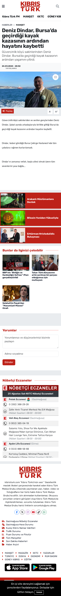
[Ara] (57, 6)
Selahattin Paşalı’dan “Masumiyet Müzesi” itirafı (13, 305)
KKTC (40, 16)
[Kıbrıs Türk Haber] (30, 6)
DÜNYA (22, 556)
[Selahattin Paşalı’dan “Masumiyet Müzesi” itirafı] (16, 293)
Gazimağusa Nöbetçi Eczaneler (22, 521)
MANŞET (28, 16)
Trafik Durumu (13, 531)
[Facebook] (16, 512)
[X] (22, 512)
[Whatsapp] (44, 512)
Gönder (9, 362)
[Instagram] (27, 512)
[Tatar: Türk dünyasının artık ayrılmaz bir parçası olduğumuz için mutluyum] (45, 262)
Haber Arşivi (12, 544)
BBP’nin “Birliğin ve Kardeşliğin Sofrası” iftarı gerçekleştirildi (16, 275)
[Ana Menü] (3, 6)
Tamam (39, 592)
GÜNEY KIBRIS (12, 559)
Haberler (7, 25)
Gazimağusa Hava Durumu (19, 524)
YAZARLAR (48, 553)
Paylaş (9, 111)
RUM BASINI (51, 556)
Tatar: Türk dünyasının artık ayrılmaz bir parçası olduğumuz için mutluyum (44, 276)
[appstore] (17, 567)
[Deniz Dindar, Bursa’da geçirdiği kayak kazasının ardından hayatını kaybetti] (30, 89)
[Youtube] (33, 512)
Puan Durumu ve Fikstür (18, 534)
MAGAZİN (23, 553)
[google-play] (44, 567)
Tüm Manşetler (13, 538)
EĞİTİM (27, 559)
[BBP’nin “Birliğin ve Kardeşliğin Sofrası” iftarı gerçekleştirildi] (16, 262)
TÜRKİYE (9, 556)
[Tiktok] (38, 512)
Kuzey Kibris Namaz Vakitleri (20, 528)
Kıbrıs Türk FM (11, 16)
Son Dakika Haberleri (17, 541)
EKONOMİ (35, 556)
